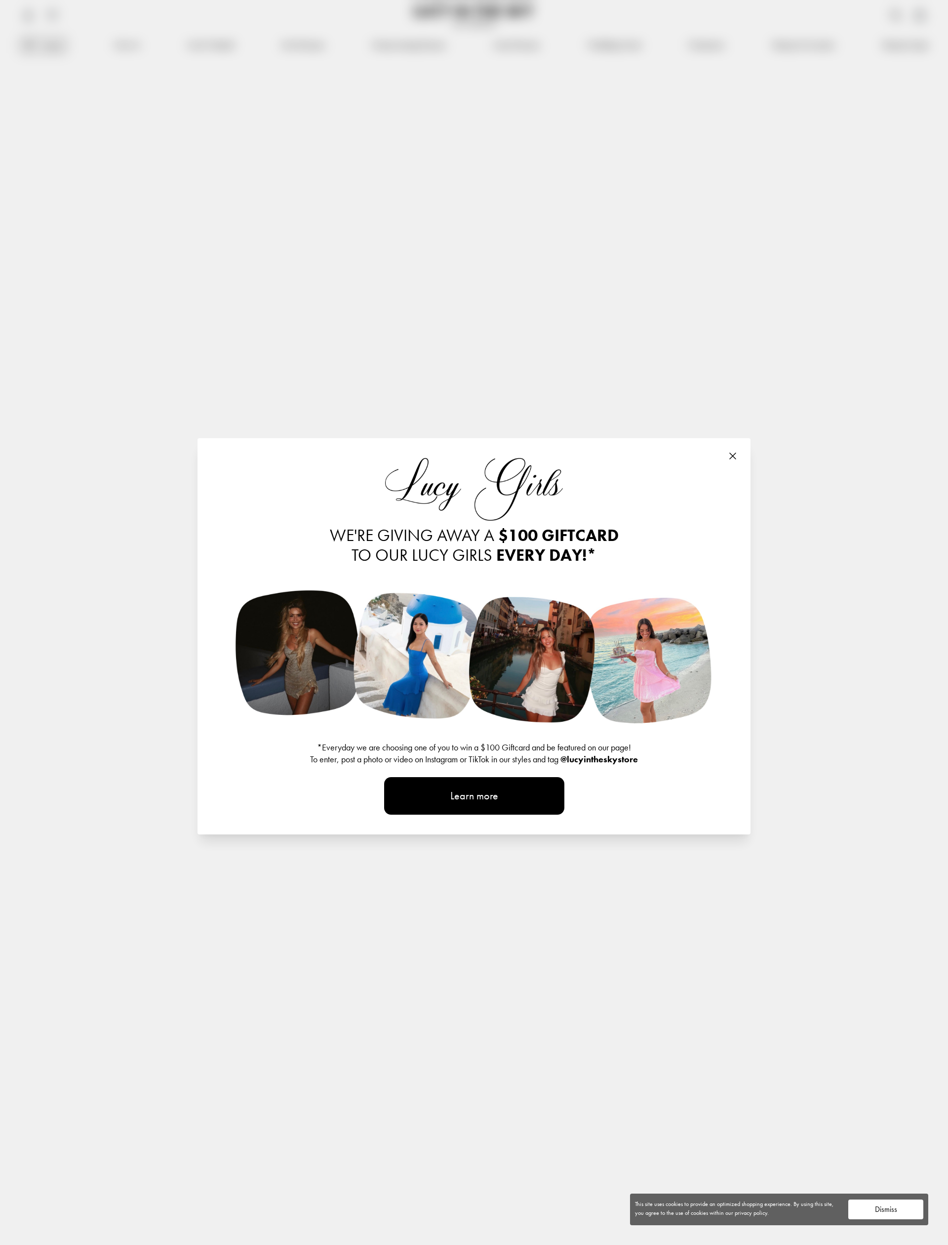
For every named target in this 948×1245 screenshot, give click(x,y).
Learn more (474, 795)
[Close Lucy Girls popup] (733, 456)
